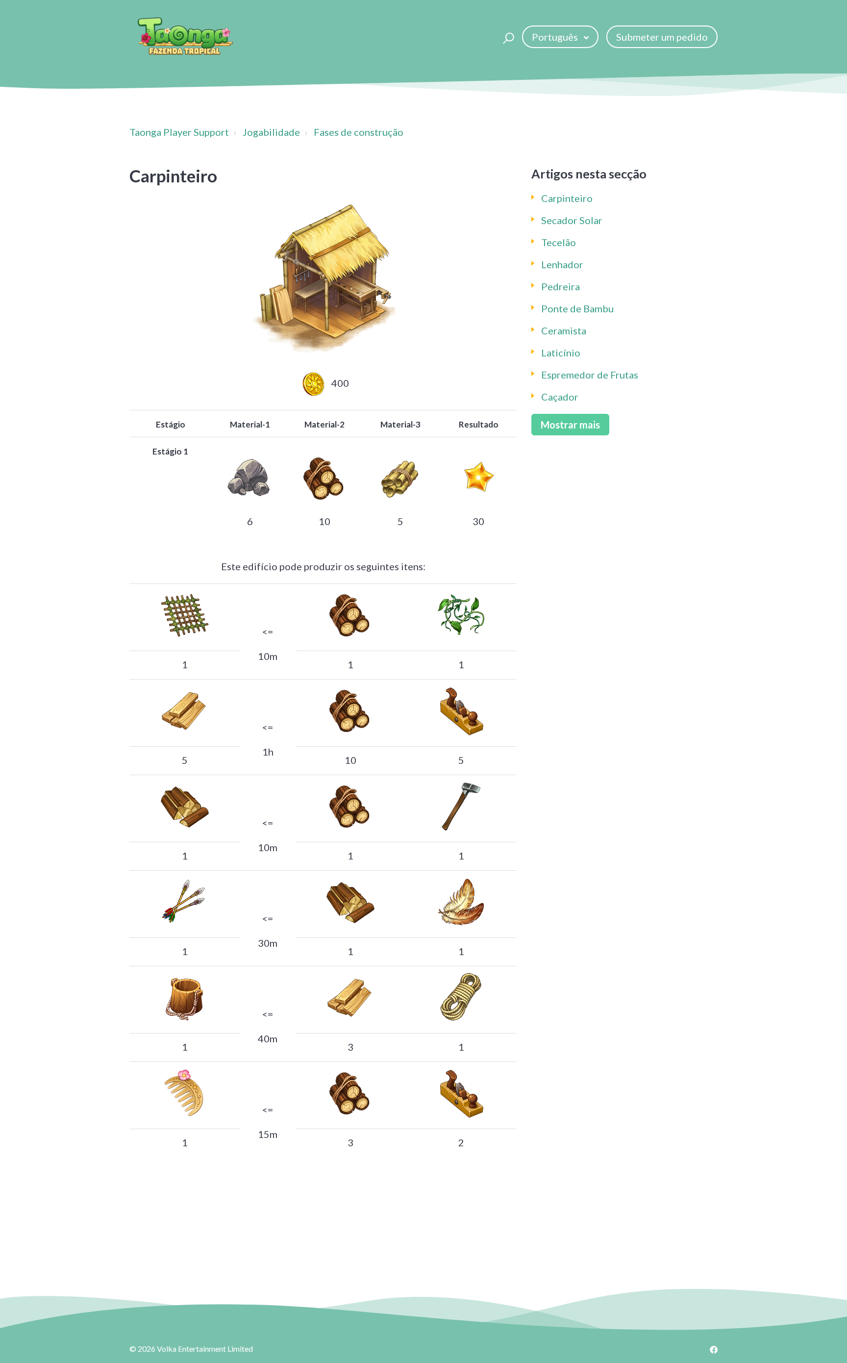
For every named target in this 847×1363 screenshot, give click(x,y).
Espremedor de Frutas (589, 374)
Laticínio (560, 352)
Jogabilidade (271, 132)
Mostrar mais (570, 424)
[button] (507, 37)
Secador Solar (571, 220)
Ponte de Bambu (577, 308)
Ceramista (563, 330)
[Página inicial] (185, 36)
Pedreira (560, 286)
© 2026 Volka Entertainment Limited (191, 1348)
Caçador (559, 397)
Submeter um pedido (662, 37)
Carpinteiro (567, 198)
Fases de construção (358, 132)
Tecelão (558, 242)
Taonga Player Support (179, 132)
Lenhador (562, 264)
